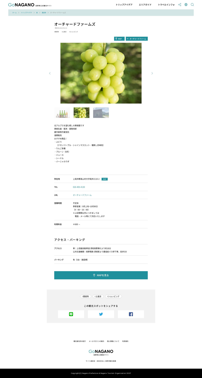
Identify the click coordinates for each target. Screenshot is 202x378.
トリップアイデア (124, 5)
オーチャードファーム (138, 39)
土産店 (98, 296)
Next (151, 73)
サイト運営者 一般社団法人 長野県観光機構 (101, 361)
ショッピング (113, 296)
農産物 (44, 13)
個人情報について (113, 341)
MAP (120, 39)
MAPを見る (103, 275)
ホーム (14, 13)
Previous (50, 73)
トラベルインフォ (166, 5)
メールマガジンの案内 (96, 341)
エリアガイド (145, 5)
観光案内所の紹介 (80, 341)
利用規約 (125, 341)
